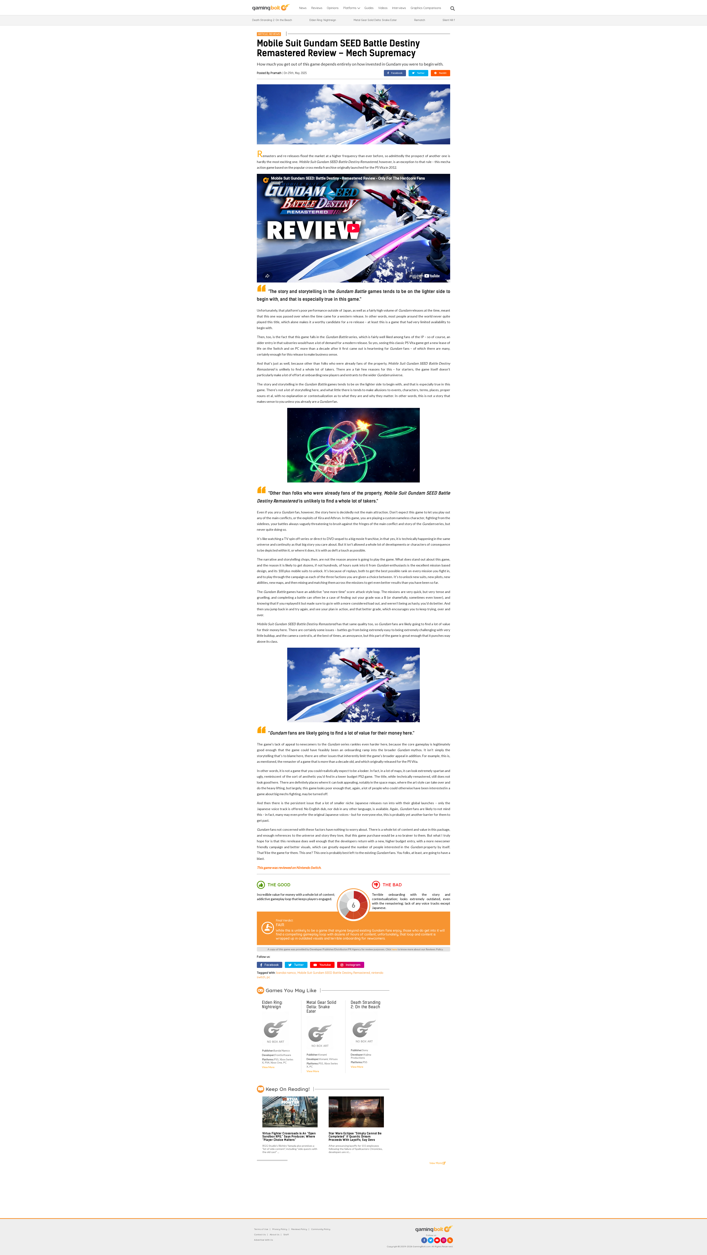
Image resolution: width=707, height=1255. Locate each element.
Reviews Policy (299, 1229)
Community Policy (320, 1229)
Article (263, 34)
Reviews (274, 34)
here (394, 949)
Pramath (276, 73)
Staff (286, 1234)
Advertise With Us (263, 1239)
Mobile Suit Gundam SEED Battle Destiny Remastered (333, 973)
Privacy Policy (279, 1229)
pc (268, 977)
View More (268, 1067)
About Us (274, 1234)
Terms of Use (261, 1229)
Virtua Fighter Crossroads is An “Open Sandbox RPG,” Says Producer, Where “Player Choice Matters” (289, 1137)
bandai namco (286, 973)
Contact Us (260, 1234)
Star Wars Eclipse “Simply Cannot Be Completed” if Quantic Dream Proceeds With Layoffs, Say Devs (355, 1137)
